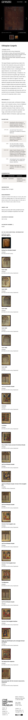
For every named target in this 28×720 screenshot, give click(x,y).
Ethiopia (7, 59)
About (3, 708)
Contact (17, 708)
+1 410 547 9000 (19, 699)
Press (3, 709)
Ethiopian (4, 49)
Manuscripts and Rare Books (8, 57)
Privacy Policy (18, 710)
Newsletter (5, 713)
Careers (4, 714)
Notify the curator (6, 234)
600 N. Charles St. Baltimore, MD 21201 (20, 697)
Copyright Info (18, 712)
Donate (4, 711)
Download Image (22, 32)
